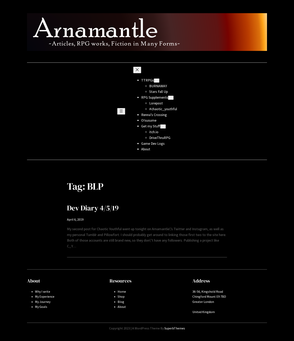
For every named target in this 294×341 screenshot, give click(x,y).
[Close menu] (137, 70)
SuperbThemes (174, 328)
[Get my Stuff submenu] (163, 126)
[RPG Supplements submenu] (171, 98)
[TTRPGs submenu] (156, 80)
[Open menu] (121, 111)
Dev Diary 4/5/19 (93, 208)
